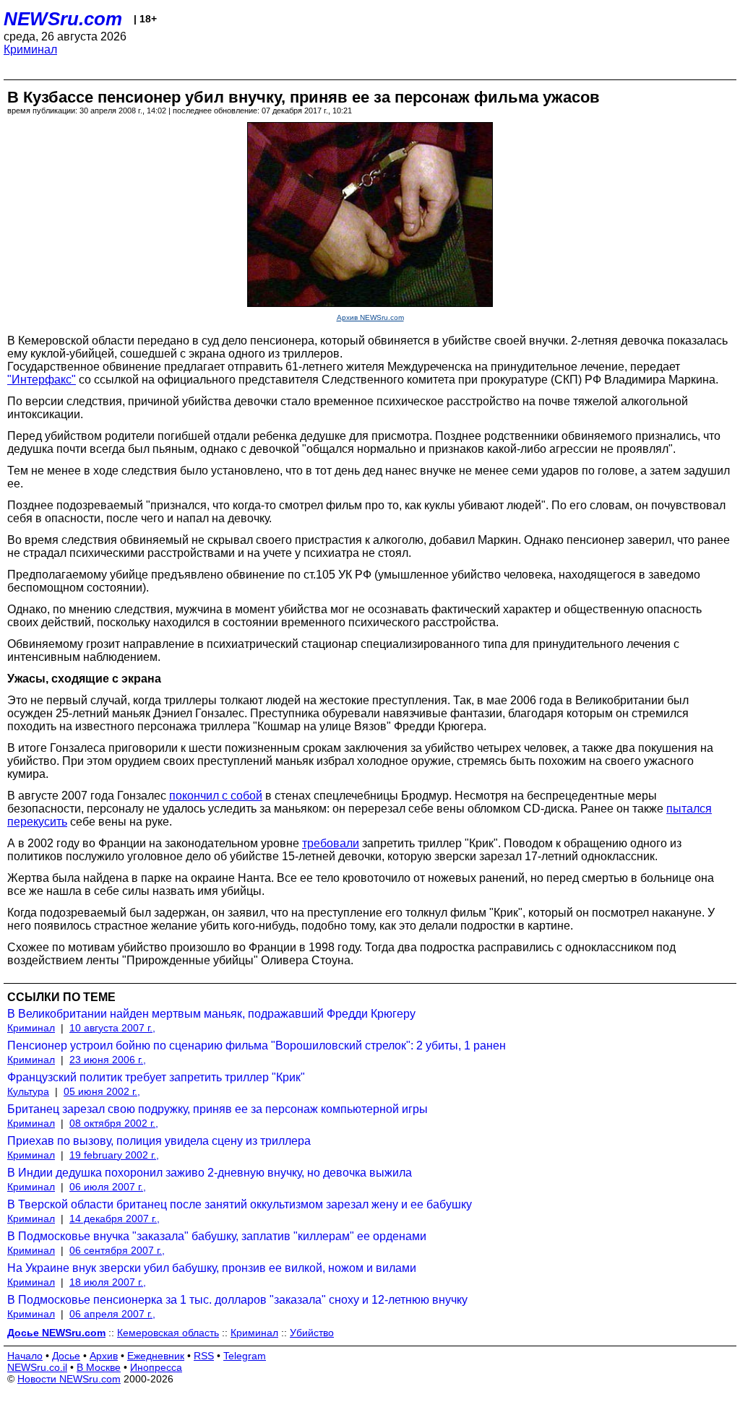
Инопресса (156, 1367)
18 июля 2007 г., (107, 1282)
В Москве (99, 1367)
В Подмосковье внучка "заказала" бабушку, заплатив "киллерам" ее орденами (216, 1236)
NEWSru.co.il (37, 1367)
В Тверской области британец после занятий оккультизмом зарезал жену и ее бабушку (239, 1204)
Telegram (244, 1355)
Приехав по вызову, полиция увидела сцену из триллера (159, 1141)
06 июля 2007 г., (107, 1186)
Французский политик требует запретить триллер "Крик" (156, 1077)
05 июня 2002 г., (102, 1091)
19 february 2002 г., (114, 1155)
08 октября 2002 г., (113, 1123)
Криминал (30, 49)
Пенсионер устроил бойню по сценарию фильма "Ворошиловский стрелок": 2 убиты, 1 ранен (256, 1045)
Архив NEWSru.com (370, 317)
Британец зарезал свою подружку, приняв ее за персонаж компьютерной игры (217, 1109)
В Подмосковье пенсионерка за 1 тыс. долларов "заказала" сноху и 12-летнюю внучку (237, 1300)
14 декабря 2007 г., (114, 1218)
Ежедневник (155, 1355)
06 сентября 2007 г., (117, 1250)
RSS (204, 1355)
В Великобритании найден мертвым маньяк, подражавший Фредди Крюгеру (211, 1014)
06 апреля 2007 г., (112, 1314)
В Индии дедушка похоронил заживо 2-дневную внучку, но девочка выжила (209, 1172)
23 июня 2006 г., (107, 1059)
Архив (104, 1355)
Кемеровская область (168, 1332)
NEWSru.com (63, 19)
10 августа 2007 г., (112, 1028)
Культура (28, 1091)
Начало (25, 1355)
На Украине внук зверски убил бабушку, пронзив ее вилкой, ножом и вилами (211, 1268)
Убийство (312, 1332)
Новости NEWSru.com (69, 1379)
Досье (66, 1355)
